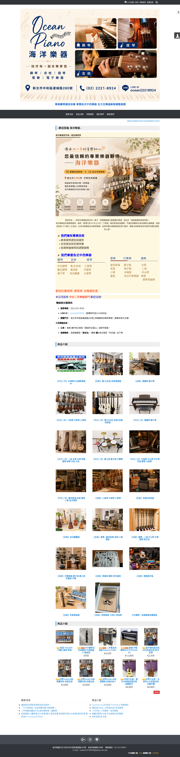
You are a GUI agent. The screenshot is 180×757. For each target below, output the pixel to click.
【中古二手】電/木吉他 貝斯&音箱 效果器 (108, 421)
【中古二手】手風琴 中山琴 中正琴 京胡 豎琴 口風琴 (144, 460)
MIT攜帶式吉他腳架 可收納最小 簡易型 (86, 650)
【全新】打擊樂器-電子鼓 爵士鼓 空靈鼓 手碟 (71, 577)
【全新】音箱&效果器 (144, 498)
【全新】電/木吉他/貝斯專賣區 (107, 381)
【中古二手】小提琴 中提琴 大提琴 (71, 420)
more (157, 692)
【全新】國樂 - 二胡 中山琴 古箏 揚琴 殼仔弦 (145, 538)
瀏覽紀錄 (150, 2)
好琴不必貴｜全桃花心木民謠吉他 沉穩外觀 (151, 681)
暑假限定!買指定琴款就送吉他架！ (36, 704)
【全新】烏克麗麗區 (71, 537)
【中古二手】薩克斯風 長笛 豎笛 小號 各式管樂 (71, 499)
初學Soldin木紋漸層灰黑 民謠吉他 (86, 680)
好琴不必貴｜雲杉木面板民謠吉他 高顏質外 (129, 681)
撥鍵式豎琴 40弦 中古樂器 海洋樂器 (107, 713)
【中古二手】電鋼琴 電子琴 (144, 420)
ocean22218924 (77, 313)
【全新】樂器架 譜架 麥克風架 (107, 576)
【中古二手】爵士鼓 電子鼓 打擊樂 (107, 459)
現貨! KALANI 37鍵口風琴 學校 (64, 649)
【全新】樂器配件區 (144, 576)
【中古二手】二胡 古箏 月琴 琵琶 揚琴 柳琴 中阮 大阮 (70, 460)
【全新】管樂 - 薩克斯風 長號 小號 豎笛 (108, 538)
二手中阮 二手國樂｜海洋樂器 (105, 710)
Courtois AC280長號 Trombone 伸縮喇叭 (110, 704)
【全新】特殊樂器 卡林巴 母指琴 (107, 615)
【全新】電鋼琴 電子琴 (144, 381)
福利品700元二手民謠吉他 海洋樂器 (107, 707)
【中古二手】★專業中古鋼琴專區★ (71, 382)
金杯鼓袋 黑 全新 (99, 716)
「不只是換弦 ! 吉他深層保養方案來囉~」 (39, 707)
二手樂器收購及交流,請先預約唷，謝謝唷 (39, 710)
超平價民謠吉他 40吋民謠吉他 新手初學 (151, 650)
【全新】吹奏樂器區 (71, 615)
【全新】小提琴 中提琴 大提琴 (107, 498)
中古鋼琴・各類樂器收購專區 (144, 615)
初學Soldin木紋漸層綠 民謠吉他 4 (108, 680)
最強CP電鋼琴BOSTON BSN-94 (129, 650)
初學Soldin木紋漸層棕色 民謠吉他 (64, 680)
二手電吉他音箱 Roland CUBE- (107, 649)
